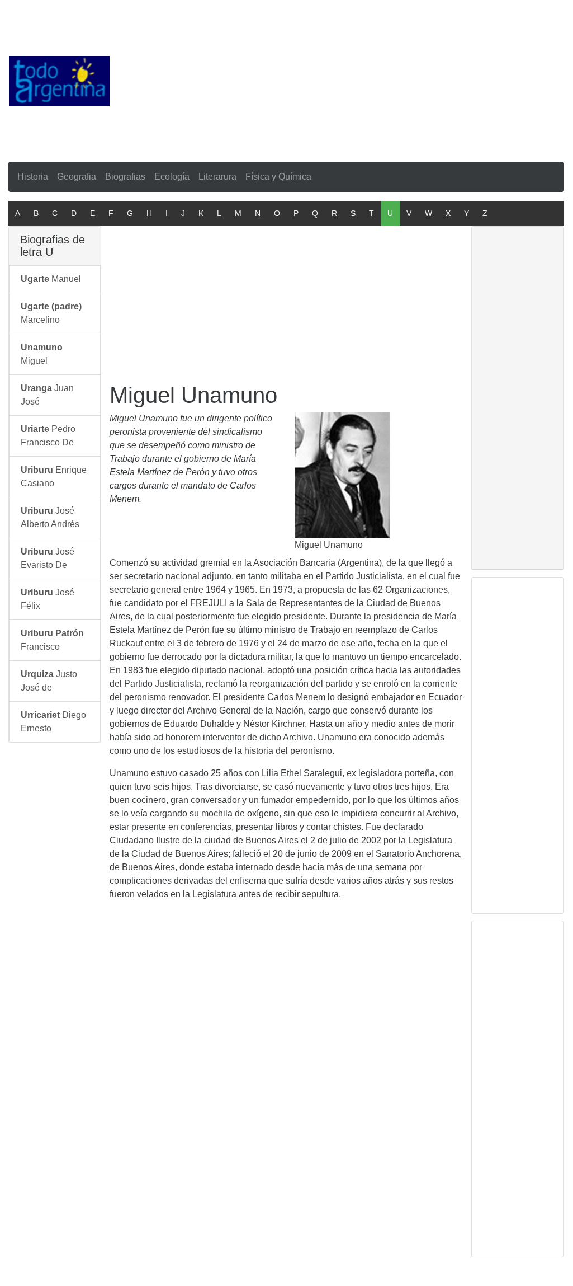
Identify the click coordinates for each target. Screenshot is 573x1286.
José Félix (47, 599)
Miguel (42, 353)
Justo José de (49, 680)
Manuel (51, 279)
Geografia (76, 176)
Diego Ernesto (53, 721)
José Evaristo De (47, 558)
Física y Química (278, 176)
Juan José (47, 394)
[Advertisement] (341, 79)
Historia (32, 176)
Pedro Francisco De (48, 435)
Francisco (52, 639)
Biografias (125, 176)
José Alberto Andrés (50, 517)
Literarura (217, 176)
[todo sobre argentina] (59, 80)
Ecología (172, 176)
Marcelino (51, 313)
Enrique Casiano (54, 476)
